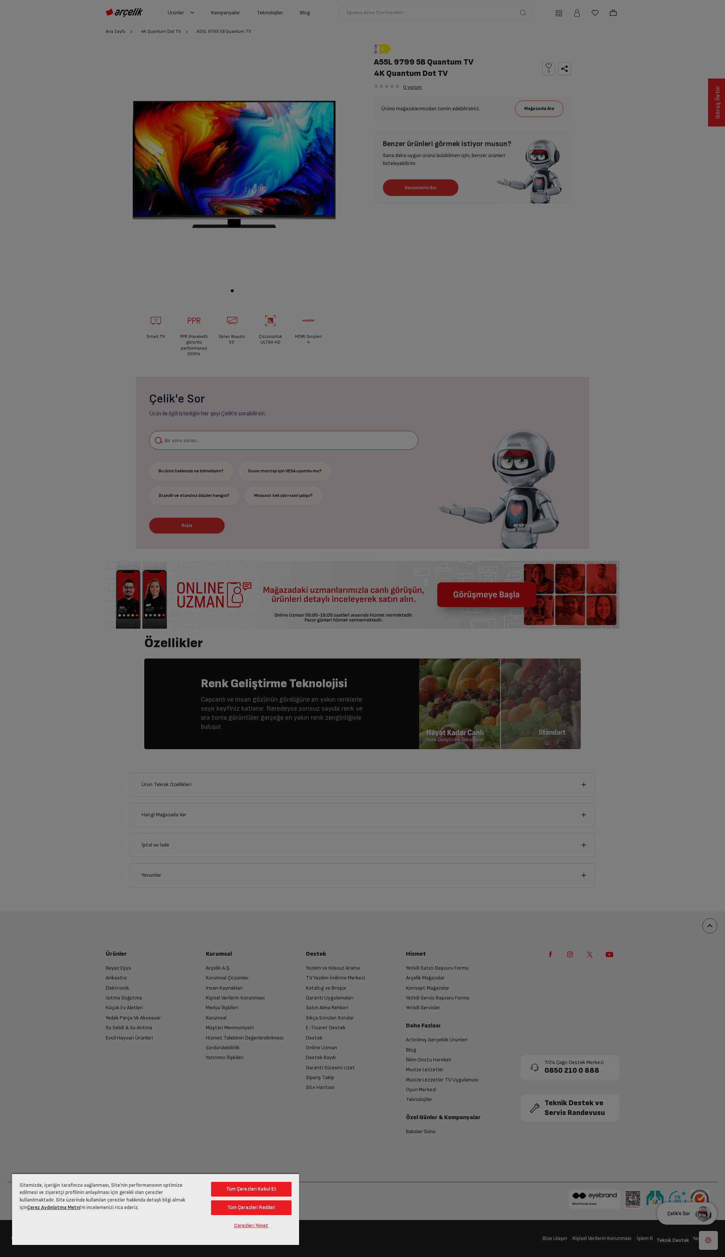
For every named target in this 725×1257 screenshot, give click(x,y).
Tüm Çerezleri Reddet (251, 1208)
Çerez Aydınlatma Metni (53, 1208)
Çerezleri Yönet (251, 1226)
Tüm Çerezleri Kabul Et (251, 1189)
